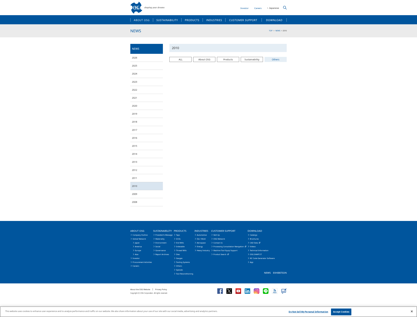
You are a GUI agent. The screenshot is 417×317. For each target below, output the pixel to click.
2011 (134, 178)
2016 (134, 137)
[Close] (411, 311)
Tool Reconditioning (184, 273)
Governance (160, 250)
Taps (178, 235)
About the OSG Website (140, 289)
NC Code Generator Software (262, 258)
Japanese (274, 8)
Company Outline (140, 235)
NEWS (277, 30)
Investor (244, 8)
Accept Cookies (341, 311)
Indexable (180, 246)
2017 (134, 129)
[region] (208, 311)
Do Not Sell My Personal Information (308, 311)
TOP (271, 30)
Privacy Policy (161, 289)
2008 (134, 202)
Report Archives (162, 254)
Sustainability (251, 59)
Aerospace (201, 243)
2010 (134, 186)
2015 (134, 145)
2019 (134, 113)
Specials (179, 270)
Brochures (254, 239)
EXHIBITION (280, 272)
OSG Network (219, 239)
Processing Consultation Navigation (228, 246)
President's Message (164, 235)
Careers (258, 8)
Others (275, 59)
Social (157, 246)
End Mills (180, 243)
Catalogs (253, 235)
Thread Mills (181, 250)
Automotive (202, 235)
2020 (134, 105)
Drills (178, 239)
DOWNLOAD (274, 19)
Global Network (139, 239)
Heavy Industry (203, 250)
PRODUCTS (192, 19)
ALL (180, 59)
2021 (134, 97)
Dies (178, 254)
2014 (134, 153)
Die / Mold (201, 239)
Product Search (219, 254)
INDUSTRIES (214, 19)
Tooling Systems (183, 262)
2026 (134, 57)
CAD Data (254, 243)
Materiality (160, 239)
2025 (134, 65)
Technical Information (259, 250)
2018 (134, 121)
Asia (136, 254)
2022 (134, 89)
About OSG (204, 59)
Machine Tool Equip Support (225, 250)
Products (228, 59)
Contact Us (218, 243)
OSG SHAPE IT (256, 254)
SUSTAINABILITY (167, 19)
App (251, 262)
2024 (134, 73)
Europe (138, 250)
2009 (134, 194)
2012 (134, 170)
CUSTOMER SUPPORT (243, 19)
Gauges (179, 258)
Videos (253, 246)
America (138, 246)
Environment (160, 243)
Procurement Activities (142, 262)
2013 (134, 161)
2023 (134, 81)
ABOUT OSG (141, 19)
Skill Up (216, 235)
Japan (137, 243)
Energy (200, 246)
